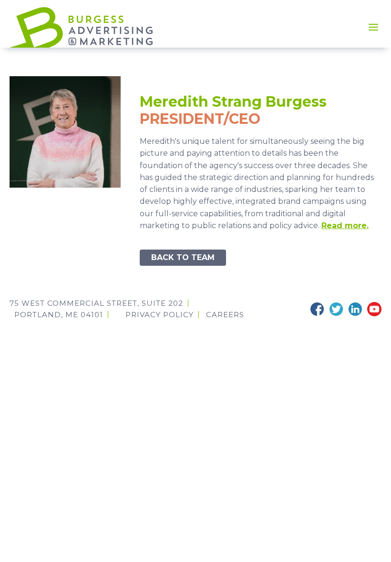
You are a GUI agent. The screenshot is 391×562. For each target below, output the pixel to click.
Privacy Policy (159, 314)
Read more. (345, 225)
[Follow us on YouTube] (374, 309)
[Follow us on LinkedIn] (355, 309)
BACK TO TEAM (183, 257)
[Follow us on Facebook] (317, 309)
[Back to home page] (81, 26)
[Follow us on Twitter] (336, 309)
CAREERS (225, 314)
